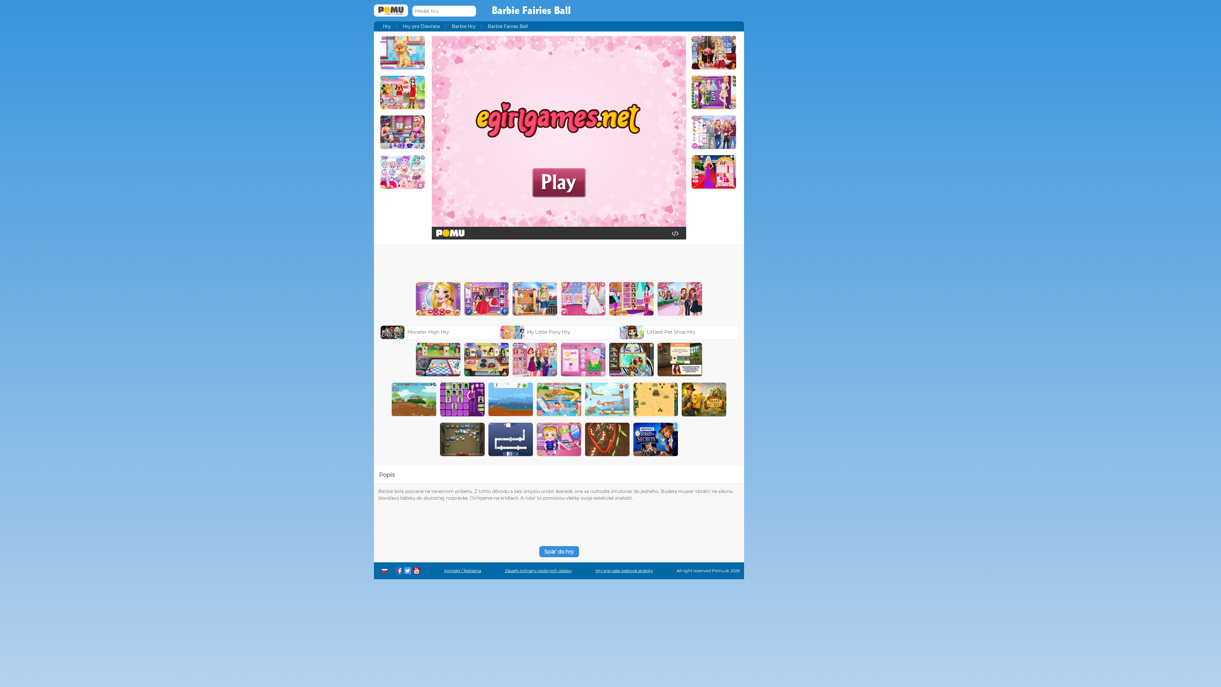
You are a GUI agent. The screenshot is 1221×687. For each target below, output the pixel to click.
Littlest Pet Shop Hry (671, 332)
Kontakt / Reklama (462, 570)
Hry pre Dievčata (421, 26)
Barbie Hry (464, 26)
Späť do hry (559, 552)
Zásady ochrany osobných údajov (538, 570)
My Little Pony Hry (548, 332)
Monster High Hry (428, 332)
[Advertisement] (559, 261)
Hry (387, 26)
